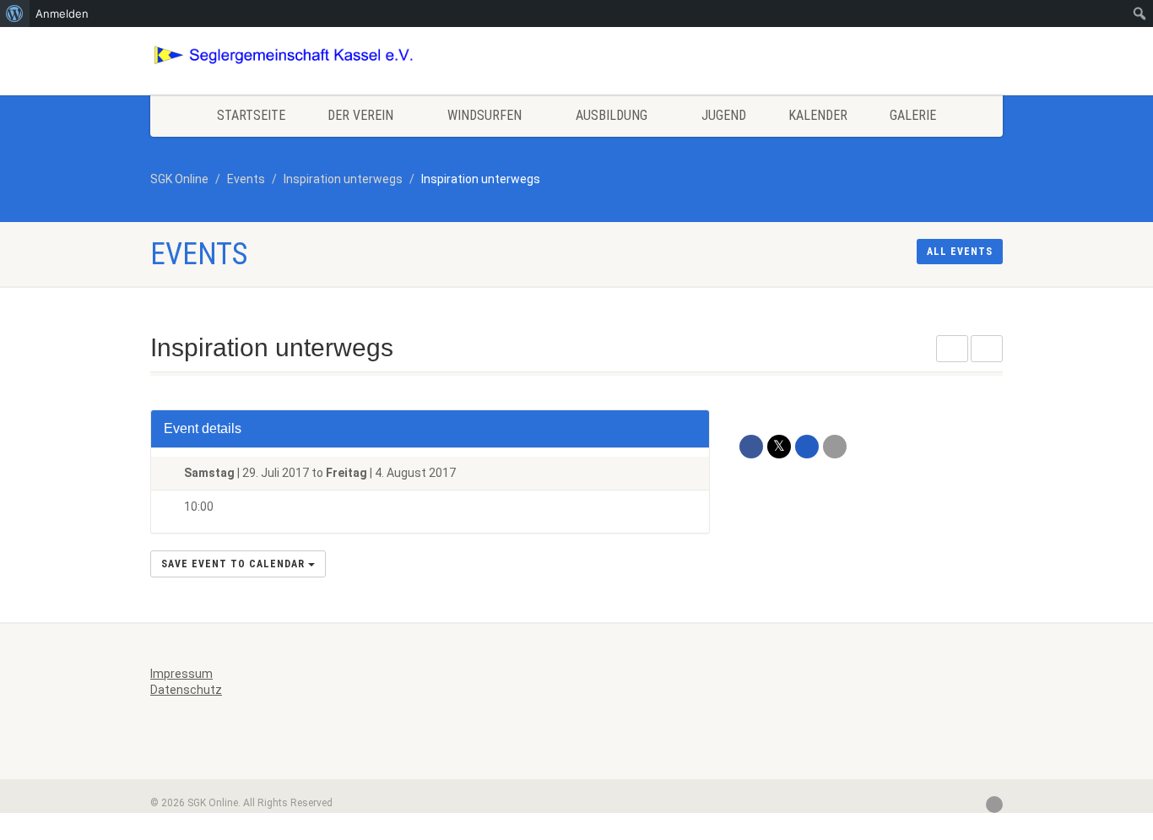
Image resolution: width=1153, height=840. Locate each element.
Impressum (181, 673)
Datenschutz (186, 689)
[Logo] (284, 55)
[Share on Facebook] (751, 446)
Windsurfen (484, 115)
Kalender (817, 115)
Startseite (251, 115)
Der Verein (360, 115)
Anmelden (62, 13)
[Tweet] (779, 446)
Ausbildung (611, 115)
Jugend (723, 115)
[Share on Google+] (807, 446)
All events (960, 251)
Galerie (913, 115)
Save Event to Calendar (234, 564)
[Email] (835, 446)
